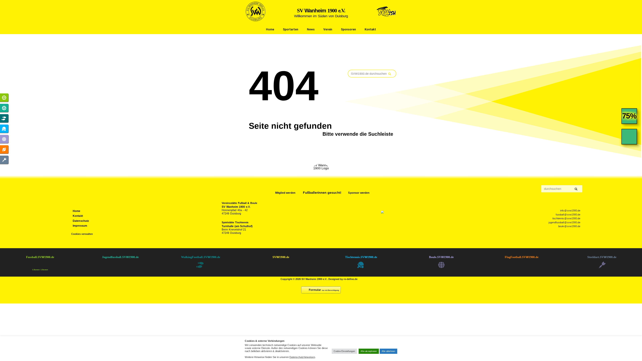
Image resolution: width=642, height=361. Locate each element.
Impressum (80, 225)
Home (270, 29)
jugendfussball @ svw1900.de (564, 222)
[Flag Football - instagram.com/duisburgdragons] (521, 268)
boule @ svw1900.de (569, 226)
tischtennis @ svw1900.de (566, 218)
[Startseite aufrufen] (255, 20)
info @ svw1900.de (570, 210)
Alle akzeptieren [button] (369, 351)
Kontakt (370, 29)
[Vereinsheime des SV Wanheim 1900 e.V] (386, 20)
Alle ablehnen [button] (388, 351)
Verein (327, 29)
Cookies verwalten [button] (82, 233)
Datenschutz (81, 220)
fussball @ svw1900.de (568, 214)
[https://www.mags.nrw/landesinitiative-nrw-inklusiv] (401, 221)
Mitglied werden (285, 192)
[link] (629, 118)
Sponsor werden (358, 192)
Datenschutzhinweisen (302, 357)
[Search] (390, 74)
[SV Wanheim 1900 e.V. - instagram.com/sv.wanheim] (281, 268)
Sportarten (290, 29)
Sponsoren (348, 29)
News (311, 29)
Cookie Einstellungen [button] (344, 351)
